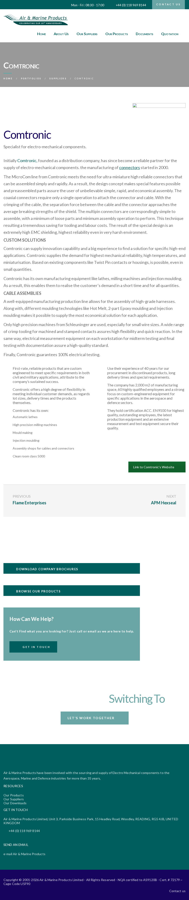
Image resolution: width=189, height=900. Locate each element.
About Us (61, 33)
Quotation (169, 33)
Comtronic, (27, 160)
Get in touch (36, 646)
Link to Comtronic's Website (153, 467)
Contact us (177, 891)
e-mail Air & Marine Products (24, 854)
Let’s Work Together (91, 718)
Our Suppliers (87, 33)
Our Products (116, 33)
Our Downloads (15, 803)
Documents (144, 33)
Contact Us (168, 4)
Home (41, 33)
